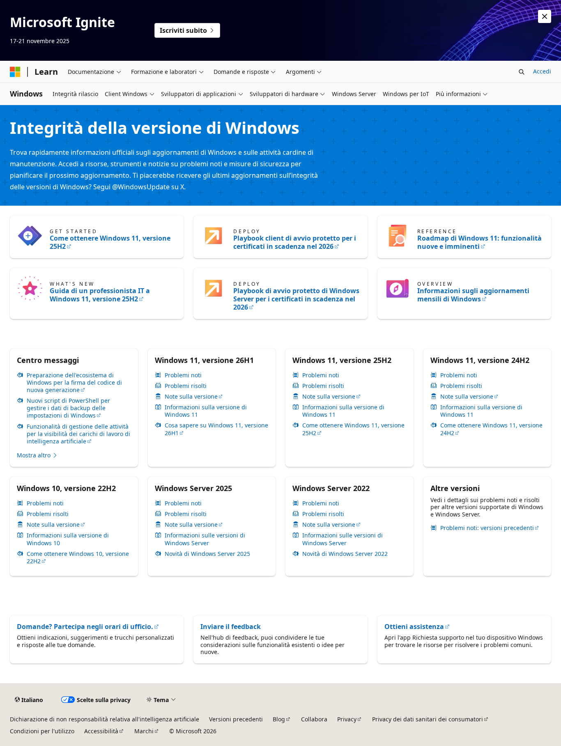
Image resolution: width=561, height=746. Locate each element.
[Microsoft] (15, 72)
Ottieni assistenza (414, 626)
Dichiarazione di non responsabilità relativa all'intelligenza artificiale (104, 719)
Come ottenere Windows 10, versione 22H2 (78, 557)
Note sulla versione (191, 396)
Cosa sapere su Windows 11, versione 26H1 (216, 429)
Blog (279, 719)
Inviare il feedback (230, 626)
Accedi (542, 71)
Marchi (144, 731)
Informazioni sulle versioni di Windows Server (205, 539)
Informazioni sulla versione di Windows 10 (68, 539)
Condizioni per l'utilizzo (42, 731)
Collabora (314, 719)
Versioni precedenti (236, 719)
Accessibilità (101, 731)
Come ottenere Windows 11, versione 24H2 (491, 429)
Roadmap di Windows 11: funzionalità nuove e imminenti (479, 242)
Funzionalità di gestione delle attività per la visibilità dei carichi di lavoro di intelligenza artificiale (78, 434)
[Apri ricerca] (521, 71)
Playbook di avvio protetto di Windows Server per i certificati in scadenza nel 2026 (296, 299)
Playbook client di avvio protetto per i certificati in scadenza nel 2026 (294, 242)
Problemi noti (183, 375)
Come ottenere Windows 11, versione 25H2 (110, 242)
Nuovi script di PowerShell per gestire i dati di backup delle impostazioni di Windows (68, 408)
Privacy (346, 719)
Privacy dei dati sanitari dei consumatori (427, 719)
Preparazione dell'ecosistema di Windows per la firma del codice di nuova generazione (74, 383)
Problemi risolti (186, 386)
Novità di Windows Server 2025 (207, 554)
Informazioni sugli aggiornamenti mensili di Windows (473, 295)
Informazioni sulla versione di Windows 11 (206, 411)
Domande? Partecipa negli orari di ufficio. (85, 626)
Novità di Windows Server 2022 (345, 554)
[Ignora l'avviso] (544, 16)
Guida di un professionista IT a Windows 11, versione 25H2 (100, 295)
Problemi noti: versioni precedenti (487, 528)
